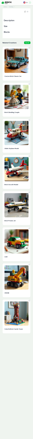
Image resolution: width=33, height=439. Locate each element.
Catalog (11, 6)
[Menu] (30, 2)
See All (27, 42)
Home (5, 6)
